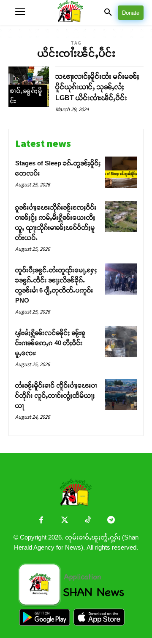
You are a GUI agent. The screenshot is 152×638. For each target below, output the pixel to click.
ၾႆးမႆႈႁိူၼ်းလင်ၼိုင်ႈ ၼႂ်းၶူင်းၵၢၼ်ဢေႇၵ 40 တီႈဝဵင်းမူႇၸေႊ (50, 342)
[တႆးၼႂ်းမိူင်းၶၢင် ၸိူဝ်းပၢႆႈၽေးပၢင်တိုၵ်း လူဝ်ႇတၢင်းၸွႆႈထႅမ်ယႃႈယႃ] (121, 394)
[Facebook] (41, 520)
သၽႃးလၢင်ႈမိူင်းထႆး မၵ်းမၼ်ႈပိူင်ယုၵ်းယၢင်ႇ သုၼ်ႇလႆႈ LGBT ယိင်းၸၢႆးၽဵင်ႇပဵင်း (97, 87)
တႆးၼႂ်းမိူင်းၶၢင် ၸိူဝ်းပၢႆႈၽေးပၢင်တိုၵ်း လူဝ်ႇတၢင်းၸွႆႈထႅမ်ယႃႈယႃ (56, 395)
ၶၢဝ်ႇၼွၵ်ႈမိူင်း (26, 95)
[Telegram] (110, 520)
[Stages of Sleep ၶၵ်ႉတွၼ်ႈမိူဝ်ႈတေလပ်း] (121, 172)
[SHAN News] (76, 12)
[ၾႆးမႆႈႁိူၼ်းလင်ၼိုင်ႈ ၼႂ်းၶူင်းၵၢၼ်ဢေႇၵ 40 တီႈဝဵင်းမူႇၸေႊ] (121, 342)
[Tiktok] (87, 520)
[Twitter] (64, 520)
